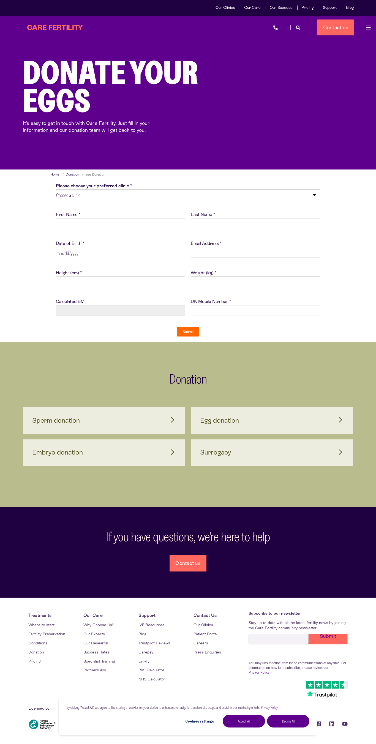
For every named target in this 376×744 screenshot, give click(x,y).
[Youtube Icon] (343, 724)
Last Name (201, 214)
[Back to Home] (55, 27)
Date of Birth (68, 243)
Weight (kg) (202, 272)
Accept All (244, 721)
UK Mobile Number (209, 301)
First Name (67, 214)
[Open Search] (298, 27)
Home (54, 174)
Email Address (205, 243)
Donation (72, 174)
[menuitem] (225, 7)
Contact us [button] (335, 27)
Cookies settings (199, 721)
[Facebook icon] (318, 724)
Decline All (288, 721)
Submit (188, 332)
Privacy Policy (269, 707)
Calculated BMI (71, 301)
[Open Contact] (275, 27)
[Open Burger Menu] (368, 27)
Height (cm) (67, 272)
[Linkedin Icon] (331, 724)
